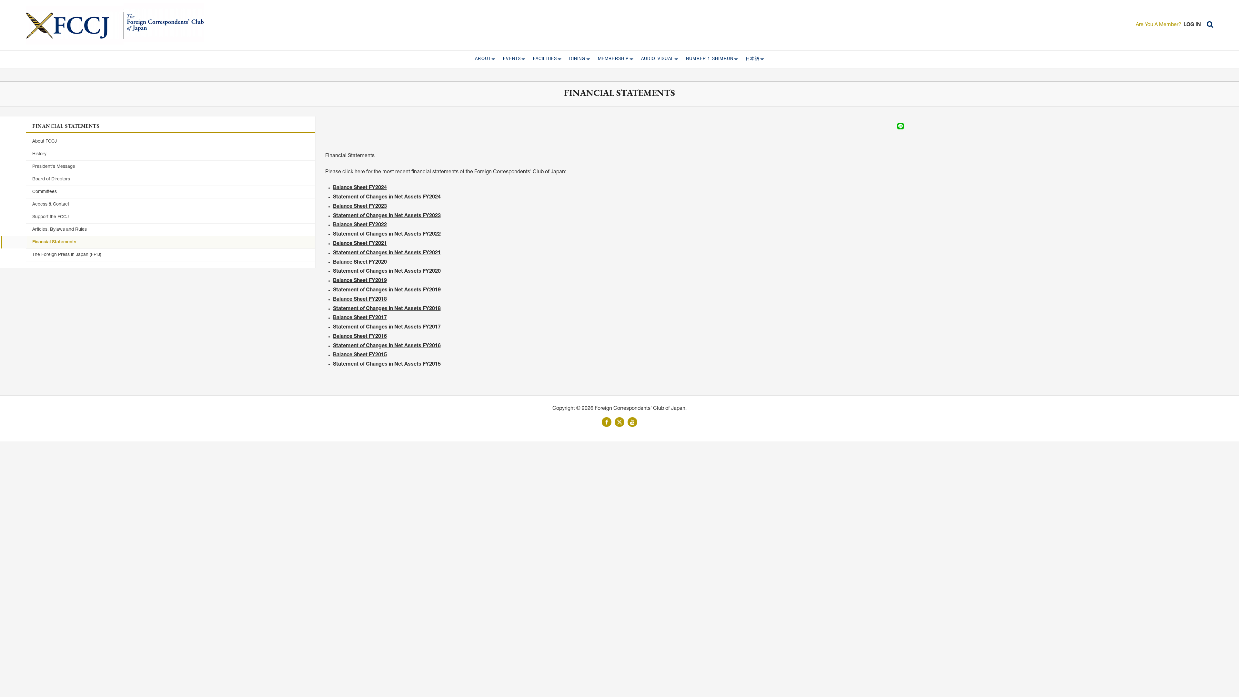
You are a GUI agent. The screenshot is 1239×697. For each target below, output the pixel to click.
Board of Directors (51, 179)
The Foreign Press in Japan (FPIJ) (66, 255)
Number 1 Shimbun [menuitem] (707, 59)
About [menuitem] (481, 59)
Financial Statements (54, 242)
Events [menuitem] (510, 59)
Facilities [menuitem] (543, 59)
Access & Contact (50, 204)
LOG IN (1192, 25)
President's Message (53, 167)
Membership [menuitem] (611, 59)
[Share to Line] (900, 126)
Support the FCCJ (50, 217)
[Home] (75, 25)
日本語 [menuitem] (751, 59)
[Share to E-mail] (909, 126)
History (39, 154)
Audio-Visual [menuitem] (655, 59)
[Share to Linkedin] (891, 126)
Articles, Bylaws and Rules (59, 229)
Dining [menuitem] (575, 59)
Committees (44, 192)
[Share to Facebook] (882, 126)
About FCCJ (44, 141)
